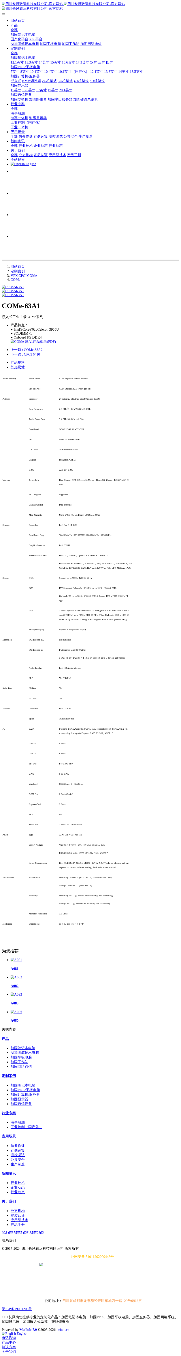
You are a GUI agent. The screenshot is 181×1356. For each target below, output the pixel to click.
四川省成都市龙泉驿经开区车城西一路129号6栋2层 (102, 1301)
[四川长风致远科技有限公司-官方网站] (90, 6)
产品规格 (18, 362)
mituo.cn (63, 1330)
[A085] (16, 1012)
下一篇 (25, 354)
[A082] (16, 977)
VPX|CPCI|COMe (24, 275)
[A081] (16, 960)
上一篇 (27, 350)
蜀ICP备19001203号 (17, 1309)
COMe (15, 279)
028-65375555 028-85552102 (23, 1232)
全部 (14, 30)
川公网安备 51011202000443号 (90, 1257)
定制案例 (18, 271)
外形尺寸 (18, 367)
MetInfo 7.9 (28, 1330)
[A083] (16, 994)
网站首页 (18, 20)
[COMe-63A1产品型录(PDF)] (33, 341)
